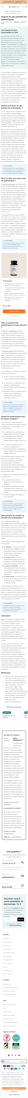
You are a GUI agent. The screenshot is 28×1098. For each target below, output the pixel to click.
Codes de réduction (8, 1019)
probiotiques (13, 331)
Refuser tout (14, 1091)
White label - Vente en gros (10, 987)
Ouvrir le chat (7, 887)
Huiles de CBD (7, 938)
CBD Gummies (7, 945)
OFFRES (5, 967)
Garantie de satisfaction (9, 1026)
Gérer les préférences (14, 1094)
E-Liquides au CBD (8, 960)
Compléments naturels (15, 11)
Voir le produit (14, 316)
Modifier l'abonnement (9, 1015)
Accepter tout (14, 1088)
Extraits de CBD (7, 949)
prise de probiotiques (9, 184)
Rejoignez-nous (7, 984)
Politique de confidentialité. (15, 925)
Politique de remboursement (10, 1022)
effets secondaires (8, 351)
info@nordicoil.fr (9, 833)
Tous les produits (7, 970)
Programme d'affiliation (9, 991)
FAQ (4, 1008)
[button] (2, 6)
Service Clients (7, 1011)
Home (6, 11)
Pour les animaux (7, 963)
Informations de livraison (9, 1004)
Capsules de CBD (7, 942)
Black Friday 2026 (8, 974)
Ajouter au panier (14, 311)
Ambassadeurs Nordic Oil (9, 994)
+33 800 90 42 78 (16, 837)
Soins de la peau (7, 956)
